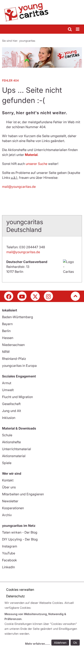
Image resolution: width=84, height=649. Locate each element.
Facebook (9, 560)
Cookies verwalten (20, 589)
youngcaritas (27, 40)
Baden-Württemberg (17, 317)
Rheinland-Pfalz (14, 359)
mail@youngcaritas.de (19, 187)
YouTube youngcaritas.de (22, 296)
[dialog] (43, 624)
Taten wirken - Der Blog (19, 532)
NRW (6, 352)
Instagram (9, 546)
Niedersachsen (13, 345)
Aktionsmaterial (13, 456)
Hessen (7, 338)
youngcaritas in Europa (19, 366)
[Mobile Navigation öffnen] (78, 29)
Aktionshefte (11, 442)
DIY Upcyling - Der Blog (20, 539)
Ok (75, 642)
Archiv (7, 515)
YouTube (8, 553)
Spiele (6, 463)
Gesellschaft (11, 404)
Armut (6, 383)
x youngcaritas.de (35, 296)
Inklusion (8, 418)
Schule (7, 435)
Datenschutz (15, 596)
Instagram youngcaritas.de (48, 296)
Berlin (6, 331)
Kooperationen (13, 508)
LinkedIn (8, 567)
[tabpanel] (42, 57)
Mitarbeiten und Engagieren (23, 494)
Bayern (7, 324)
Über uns (9, 487)
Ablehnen (60, 642)
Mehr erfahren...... (37, 643)
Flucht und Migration (17, 397)
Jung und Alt (11, 411)
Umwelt (8, 390)
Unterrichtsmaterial (16, 449)
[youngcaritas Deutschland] (42, 12)
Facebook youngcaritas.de (8, 296)
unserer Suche (36, 164)
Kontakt (7, 480)
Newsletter (10, 501)
